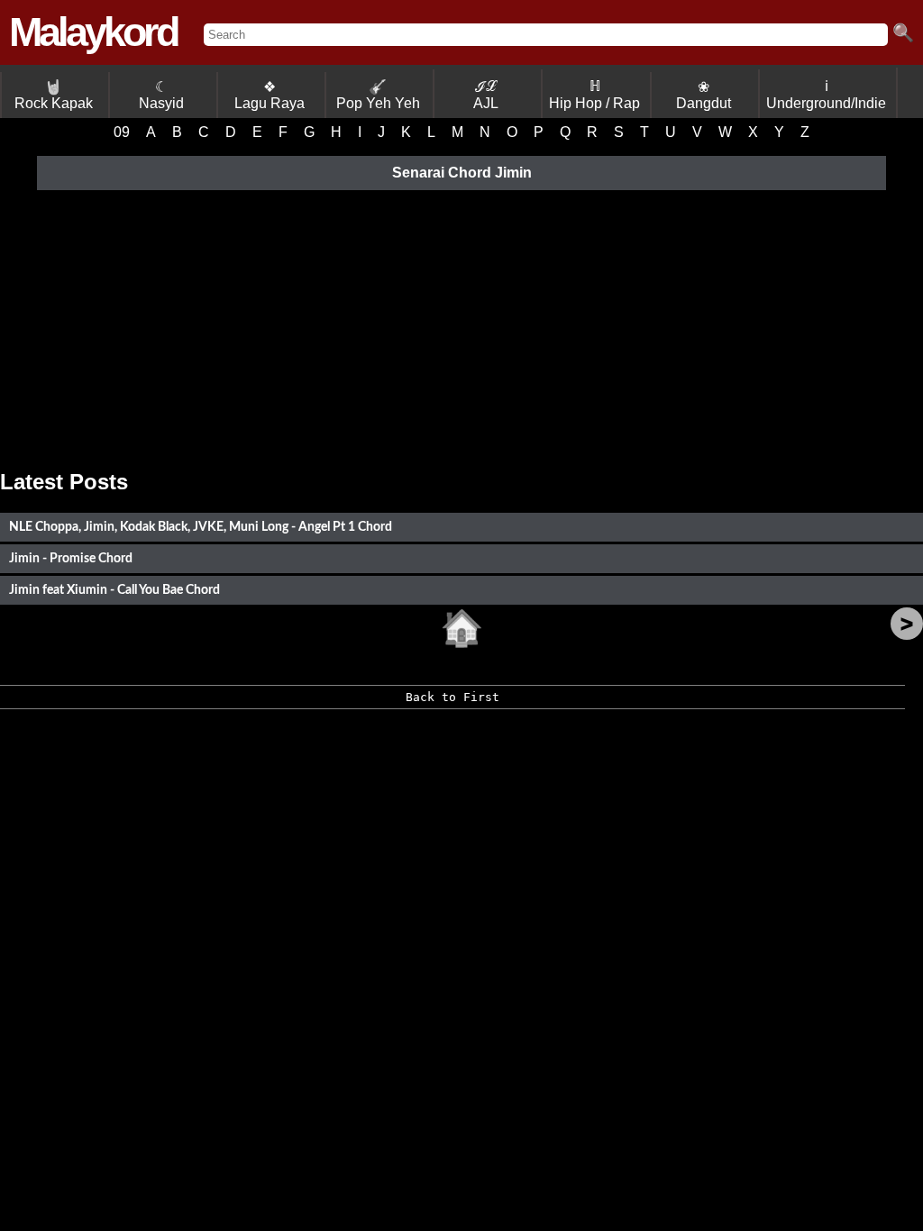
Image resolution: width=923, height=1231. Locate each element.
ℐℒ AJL (485, 94)
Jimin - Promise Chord (71, 558)
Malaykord (93, 32)
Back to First (452, 697)
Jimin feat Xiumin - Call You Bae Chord (114, 590)
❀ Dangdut (703, 95)
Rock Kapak (53, 95)
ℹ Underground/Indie (826, 94)
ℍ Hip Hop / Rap (594, 94)
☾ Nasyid (161, 95)
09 (122, 132)
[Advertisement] (461, 325)
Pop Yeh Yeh (378, 95)
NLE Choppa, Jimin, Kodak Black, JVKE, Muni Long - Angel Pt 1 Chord (200, 526)
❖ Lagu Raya (269, 95)
